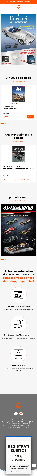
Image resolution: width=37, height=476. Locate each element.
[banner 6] (23, 66)
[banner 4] (20, 66)
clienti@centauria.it (26, 423)
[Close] (29, 438)
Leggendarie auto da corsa (11, 166)
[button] (2, 123)
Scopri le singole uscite (18, 253)
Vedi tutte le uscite (18, 81)
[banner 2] (18, 39)
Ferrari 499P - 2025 (11, 108)
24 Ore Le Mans (8, 106)
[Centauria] (18, 7)
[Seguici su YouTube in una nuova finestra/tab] (21, 413)
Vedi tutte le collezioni (18, 201)
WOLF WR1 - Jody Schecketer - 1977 (18, 168)
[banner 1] (13, 66)
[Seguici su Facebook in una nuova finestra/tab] (16, 413)
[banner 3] (18, 66)
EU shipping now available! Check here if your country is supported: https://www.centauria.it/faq (18, 2)
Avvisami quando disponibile (24, 179)
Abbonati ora (18, 248)
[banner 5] (21, 66)
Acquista (30, 117)
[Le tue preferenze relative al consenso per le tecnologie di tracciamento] (34, 465)
